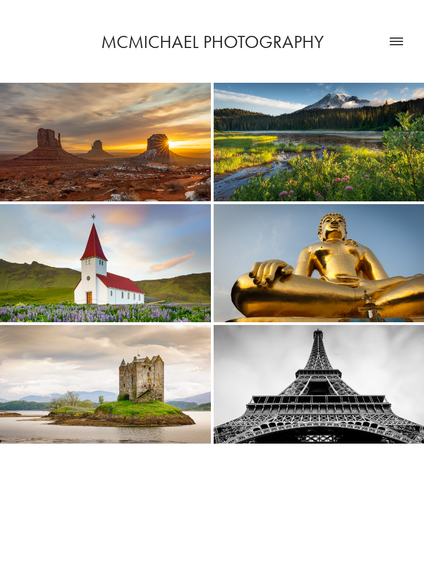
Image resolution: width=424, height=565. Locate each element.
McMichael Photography (212, 41)
